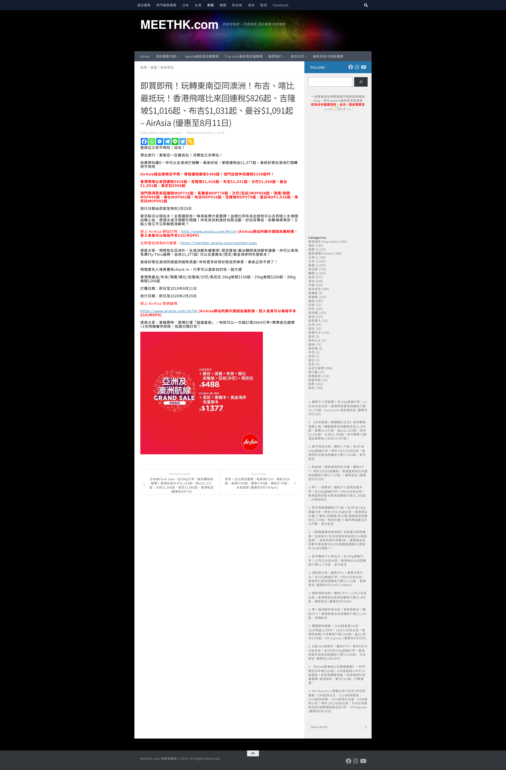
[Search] (361, 82)
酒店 (311, 245)
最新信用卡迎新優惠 (328, 56)
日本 (185, 5)
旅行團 (313, 372)
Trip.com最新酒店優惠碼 (244, 56)
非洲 (311, 356)
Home (145, 56)
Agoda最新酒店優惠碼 (202, 56)
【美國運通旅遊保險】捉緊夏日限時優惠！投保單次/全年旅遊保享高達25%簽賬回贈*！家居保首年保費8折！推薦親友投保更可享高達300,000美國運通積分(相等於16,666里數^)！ (337, 540)
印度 (311, 305)
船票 (311, 384)
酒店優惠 (144, 5)
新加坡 (237, 5)
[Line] (175, 141)
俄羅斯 (313, 293)
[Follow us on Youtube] (363, 67)
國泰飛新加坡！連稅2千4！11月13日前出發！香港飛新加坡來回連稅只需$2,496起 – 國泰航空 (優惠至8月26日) (337, 597)
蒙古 (311, 360)
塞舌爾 (313, 348)
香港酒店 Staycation (323, 241)
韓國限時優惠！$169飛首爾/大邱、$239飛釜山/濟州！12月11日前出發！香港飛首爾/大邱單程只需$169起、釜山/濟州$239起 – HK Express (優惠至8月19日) (337, 632)
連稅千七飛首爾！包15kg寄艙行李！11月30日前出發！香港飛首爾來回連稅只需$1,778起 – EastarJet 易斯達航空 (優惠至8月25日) (337, 408)
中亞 (311, 352)
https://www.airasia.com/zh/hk (168, 310)
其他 (311, 388)
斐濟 (311, 336)
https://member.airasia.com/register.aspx (218, 242)
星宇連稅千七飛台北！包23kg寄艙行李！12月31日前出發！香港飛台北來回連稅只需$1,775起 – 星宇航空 (337, 560)
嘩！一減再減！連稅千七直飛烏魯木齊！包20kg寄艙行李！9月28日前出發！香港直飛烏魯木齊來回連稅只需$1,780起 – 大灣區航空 (337, 493)
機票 (143, 67)
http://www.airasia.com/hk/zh (209, 231)
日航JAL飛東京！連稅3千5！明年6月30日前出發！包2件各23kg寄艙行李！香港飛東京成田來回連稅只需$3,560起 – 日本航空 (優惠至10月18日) (337, 652)
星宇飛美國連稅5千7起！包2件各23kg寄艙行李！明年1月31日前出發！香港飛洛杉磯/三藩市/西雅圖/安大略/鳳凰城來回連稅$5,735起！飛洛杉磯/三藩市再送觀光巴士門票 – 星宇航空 (338, 515)
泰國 (210, 5)
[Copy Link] (190, 141)
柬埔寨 (313, 297)
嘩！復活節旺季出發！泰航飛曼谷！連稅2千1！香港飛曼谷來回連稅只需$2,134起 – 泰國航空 (337, 613)
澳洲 (251, 5)
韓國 (223, 5)
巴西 (311, 364)
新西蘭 (313, 313)
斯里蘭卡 (314, 320)
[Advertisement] (338, 144)
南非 (311, 328)
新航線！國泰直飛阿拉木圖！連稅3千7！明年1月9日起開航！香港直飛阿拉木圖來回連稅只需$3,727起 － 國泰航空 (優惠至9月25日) (337, 473)
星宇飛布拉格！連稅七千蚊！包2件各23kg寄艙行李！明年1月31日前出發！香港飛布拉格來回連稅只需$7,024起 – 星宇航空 (337, 452)
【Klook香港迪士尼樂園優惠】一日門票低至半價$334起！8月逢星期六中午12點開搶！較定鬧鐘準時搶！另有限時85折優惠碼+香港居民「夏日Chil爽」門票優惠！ (337, 674)
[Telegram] (167, 141)
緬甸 (311, 344)
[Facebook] (144, 141)
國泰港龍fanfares (321, 253)
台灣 (198, 5)
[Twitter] (182, 141)
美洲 (311, 316)
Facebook (281, 5)
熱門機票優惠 (166, 5)
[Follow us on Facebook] (350, 67)
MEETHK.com (179, 24)
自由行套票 (316, 368)
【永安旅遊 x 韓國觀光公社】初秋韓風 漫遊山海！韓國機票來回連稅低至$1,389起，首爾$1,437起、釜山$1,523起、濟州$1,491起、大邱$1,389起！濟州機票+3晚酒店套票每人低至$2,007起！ (337, 430)
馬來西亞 (167, 67)
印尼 (311, 309)
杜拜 (311, 324)
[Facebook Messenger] (159, 141)
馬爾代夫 (314, 332)
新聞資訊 (314, 376)
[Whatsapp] (151, 141)
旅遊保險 (314, 380)
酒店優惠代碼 (166, 56)
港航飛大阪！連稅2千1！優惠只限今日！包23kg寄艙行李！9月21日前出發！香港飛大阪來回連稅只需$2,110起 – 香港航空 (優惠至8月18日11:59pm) (337, 578)
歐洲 (263, 5)
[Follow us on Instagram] (357, 67)
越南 (311, 301)
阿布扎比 (314, 340)
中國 (311, 285)
